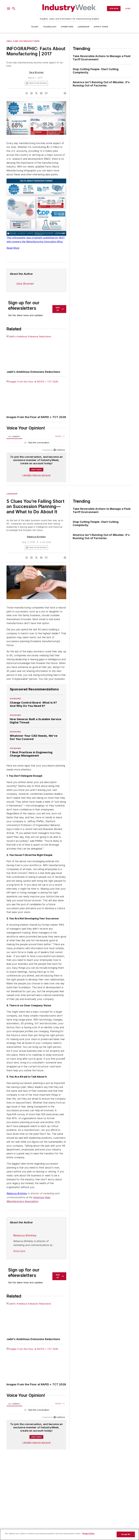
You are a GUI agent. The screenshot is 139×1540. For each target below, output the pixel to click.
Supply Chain (101, 27)
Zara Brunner (36, 72)
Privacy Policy (88, 1534)
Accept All (125, 1534)
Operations (67, 27)
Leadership (83, 27)
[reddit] (41, 93)
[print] (65, 93)
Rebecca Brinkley (36, 536)
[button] (9, 9)
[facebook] (26, 93)
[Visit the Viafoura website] (59, 450)
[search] (14, 9)
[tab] (14, 436)
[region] (36, 443)
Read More (13, 248)
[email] (46, 93)
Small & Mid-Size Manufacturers (23, 41)
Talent (35, 27)
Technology (49, 27)
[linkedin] (31, 93)
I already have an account (36, 475)
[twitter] (36, 93)
